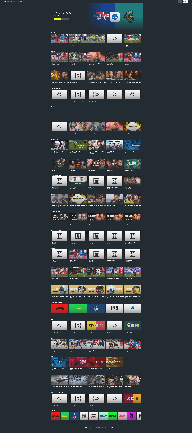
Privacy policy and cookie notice (94, 427)
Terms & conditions (84, 427)
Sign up (57, 18)
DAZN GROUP (107, 427)
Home (7, 1)
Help (79, 427)
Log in (180, 1)
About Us (96, 429)
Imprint (102, 427)
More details (65, 18)
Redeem (91, 429)
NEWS (112, 427)
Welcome (26, 1)
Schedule (20, 1)
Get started (185, 1)
